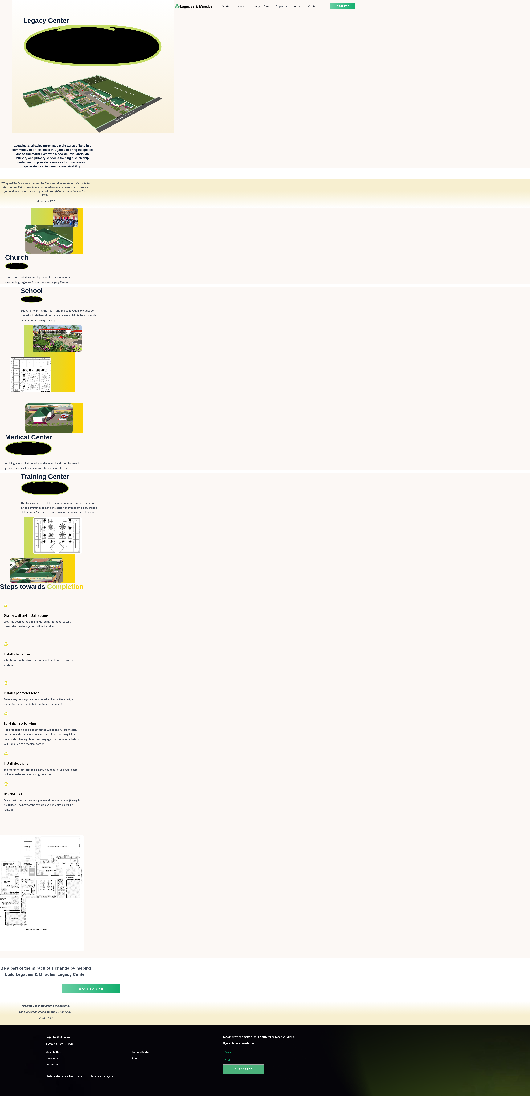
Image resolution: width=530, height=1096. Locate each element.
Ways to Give (261, 6)
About (297, 6)
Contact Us (52, 1064)
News (241, 6)
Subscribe (243, 1069)
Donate (343, 6)
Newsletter (52, 1058)
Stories (226, 6)
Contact (313, 6)
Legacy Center (141, 1052)
